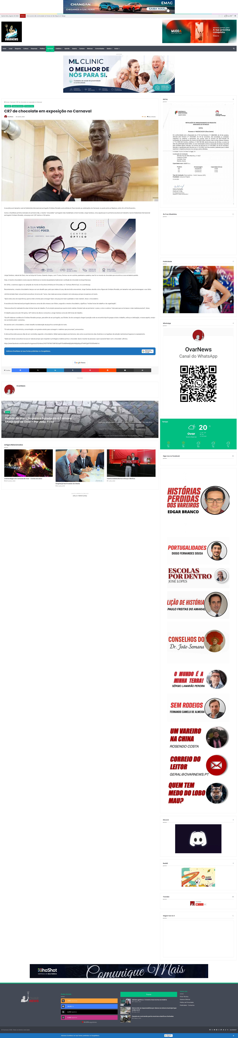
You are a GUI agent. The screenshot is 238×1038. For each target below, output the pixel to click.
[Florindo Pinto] (198, 793)
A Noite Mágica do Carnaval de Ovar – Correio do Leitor (23, 479)
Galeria (74, 48)
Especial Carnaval (18, 106)
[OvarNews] (11, 32)
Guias (116, 48)
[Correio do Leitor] (198, 765)
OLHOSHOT (233, 1030)
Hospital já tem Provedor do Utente (68, 484)
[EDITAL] (198, 154)
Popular (148, 994)
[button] (119, 1035)
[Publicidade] (198, 312)
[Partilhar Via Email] (125, 370)
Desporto (18, 48)
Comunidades (99, 48)
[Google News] (79, 363)
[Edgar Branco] (198, 503)
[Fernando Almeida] (198, 708)
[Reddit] (107, 370)
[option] (79, 419)
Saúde (109, 48)
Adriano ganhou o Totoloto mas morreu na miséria (149, 1000)
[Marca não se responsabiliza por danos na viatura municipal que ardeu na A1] (125, 1010)
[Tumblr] (73, 370)
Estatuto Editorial (185, 999)
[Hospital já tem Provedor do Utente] (80, 465)
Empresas (34, 48)
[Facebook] (20, 370)
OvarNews (10, 116)
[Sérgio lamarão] (198, 679)
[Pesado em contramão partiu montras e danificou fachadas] (125, 1018)
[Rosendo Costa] (198, 737)
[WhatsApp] (198, 370)
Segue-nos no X (169, 916)
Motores (90, 48)
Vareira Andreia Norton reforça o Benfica (121, 479)
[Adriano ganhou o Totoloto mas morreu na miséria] (125, 1002)
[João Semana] (198, 642)
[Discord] (198, 838)
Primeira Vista (29, 106)
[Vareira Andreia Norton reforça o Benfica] (131, 463)
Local (10, 48)
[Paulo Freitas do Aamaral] (198, 605)
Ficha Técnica (184, 996)
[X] (38, 370)
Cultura (25, 48)
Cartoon (82, 48)
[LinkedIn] (55, 370)
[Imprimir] (142, 370)
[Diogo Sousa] (198, 551)
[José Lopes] (198, 578)
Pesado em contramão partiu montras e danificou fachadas (153, 1016)
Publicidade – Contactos (187, 1005)
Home (7, 102)
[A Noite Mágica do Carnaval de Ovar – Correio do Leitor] (28, 463)
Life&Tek (58, 48)
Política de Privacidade (187, 1002)
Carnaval (50, 48)
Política (42, 48)
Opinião (67, 48)
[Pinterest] (90, 370)
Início (4, 48)
